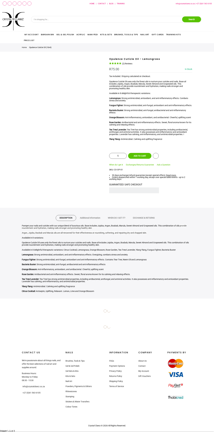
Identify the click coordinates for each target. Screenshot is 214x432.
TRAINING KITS (173, 34)
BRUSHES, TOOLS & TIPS (126, 34)
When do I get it (116, 165)
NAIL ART (144, 34)
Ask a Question (163, 165)
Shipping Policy (116, 381)
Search (192, 19)
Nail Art (69, 381)
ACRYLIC (80, 34)
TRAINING (121, 4)
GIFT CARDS (158, 34)
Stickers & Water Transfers (77, 401)
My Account (143, 371)
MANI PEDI (92, 34)
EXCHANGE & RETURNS (144, 218)
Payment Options (117, 366)
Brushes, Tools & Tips (75, 361)
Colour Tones (71, 407)
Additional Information (90, 218)
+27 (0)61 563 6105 (204, 4)
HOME (92, 4)
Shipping (125, 76)
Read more (171, 175)
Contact (142, 366)
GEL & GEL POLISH (65, 34)
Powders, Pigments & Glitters (79, 386)
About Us (142, 361)
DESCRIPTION (66, 218)
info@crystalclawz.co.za (185, 4)
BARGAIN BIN (47, 34)
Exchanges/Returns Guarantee (140, 165)
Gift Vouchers (144, 376)
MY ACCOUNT (31, 34)
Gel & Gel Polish (72, 366)
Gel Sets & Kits (72, 371)
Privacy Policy (115, 371)
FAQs (111, 361)
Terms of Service (116, 386)
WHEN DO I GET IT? (116, 218)
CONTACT (102, 4)
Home (24, 47)
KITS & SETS (106, 34)
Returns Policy (115, 376)
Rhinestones (71, 391)
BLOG (111, 4)
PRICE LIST (29, 40)
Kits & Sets (70, 376)
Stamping (70, 396)
